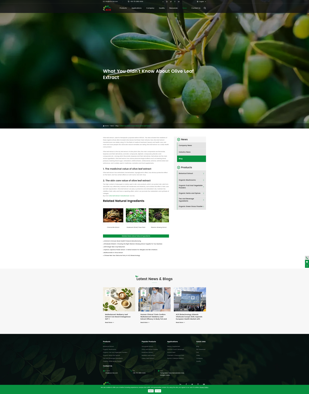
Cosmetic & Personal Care (175, 355)
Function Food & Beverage (175, 349)
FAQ (197, 352)
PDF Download (200, 349)
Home (107, 126)
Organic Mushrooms (187, 180)
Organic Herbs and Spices (189, 193)
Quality (162, 8)
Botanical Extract (186, 173)
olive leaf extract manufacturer (119, 196)
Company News (185, 145)
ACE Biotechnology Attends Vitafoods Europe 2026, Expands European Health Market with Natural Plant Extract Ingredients (189, 316)
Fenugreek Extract (147, 346)
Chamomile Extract (113, 227)
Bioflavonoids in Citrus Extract (113, 253)
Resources (173, 8)
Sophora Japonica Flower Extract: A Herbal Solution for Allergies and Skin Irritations (130, 250)
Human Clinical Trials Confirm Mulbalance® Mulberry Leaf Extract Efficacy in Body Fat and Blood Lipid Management (153, 316)
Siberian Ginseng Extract (159, 227)
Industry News (185, 152)
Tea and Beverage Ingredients (186, 200)
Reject (151, 391)
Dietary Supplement (173, 346)
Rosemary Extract (147, 352)
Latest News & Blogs (154, 279)
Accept (158, 391)
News (185, 8)
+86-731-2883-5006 (135, 1)
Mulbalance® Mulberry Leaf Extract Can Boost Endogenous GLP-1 (118, 316)
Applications (137, 8)
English (201, 2)
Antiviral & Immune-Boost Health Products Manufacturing (122, 241)
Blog (117, 126)
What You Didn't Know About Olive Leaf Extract (135, 126)
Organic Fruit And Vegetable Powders (190, 186)
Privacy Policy (204, 387)
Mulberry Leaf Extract (148, 355)
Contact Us (196, 8)
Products (123, 8)
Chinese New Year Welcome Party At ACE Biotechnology (122, 255)
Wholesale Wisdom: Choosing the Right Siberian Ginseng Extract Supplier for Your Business (133, 244)
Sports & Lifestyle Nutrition (175, 358)
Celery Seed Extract (148, 358)
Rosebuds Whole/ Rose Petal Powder (136, 227)
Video (198, 355)
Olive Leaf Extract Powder (150, 349)
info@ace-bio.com (110, 1)
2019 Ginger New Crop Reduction (114, 247)
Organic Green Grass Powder (191, 206)
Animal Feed (171, 352)
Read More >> (109, 322)
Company (150, 8)
